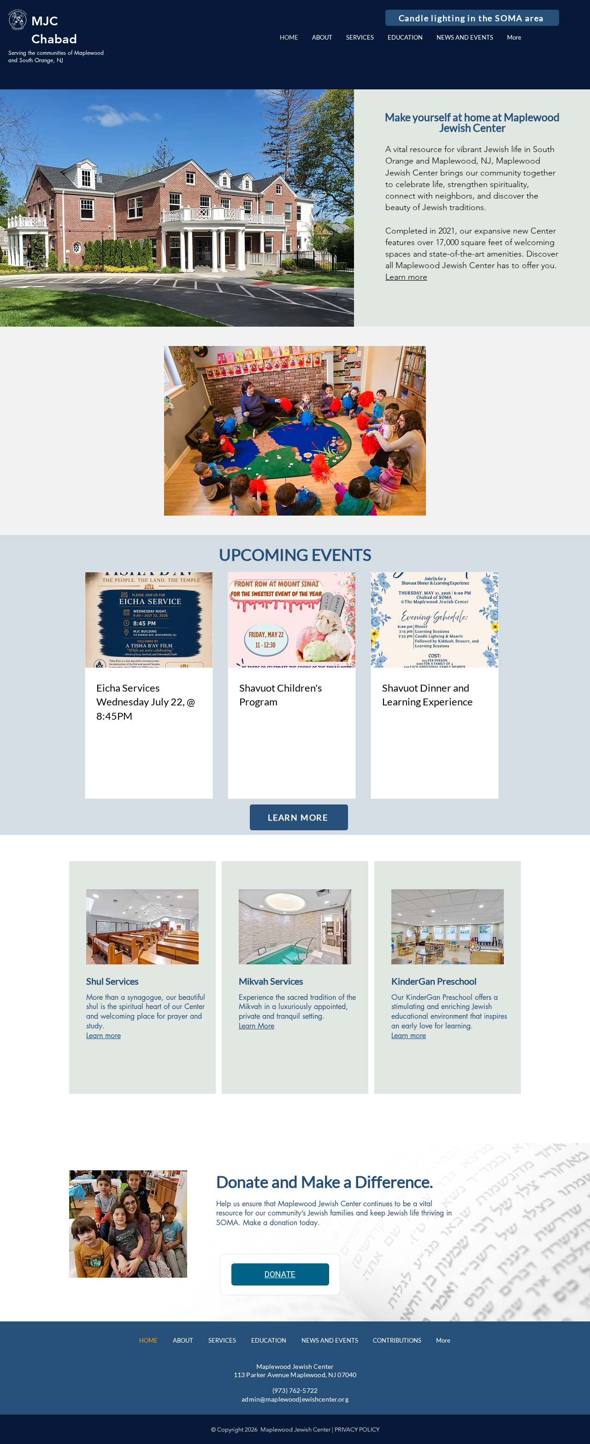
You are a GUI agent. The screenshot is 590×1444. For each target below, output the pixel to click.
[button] (472, 18)
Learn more (406, 277)
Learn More (256, 1026)
